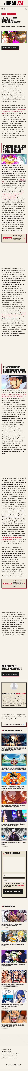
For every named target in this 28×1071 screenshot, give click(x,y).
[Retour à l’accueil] (14, 3)
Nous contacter (6, 1050)
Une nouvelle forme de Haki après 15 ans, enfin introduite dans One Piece (12, 1025)
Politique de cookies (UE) (9, 1056)
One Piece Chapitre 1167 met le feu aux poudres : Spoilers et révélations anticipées (13, 985)
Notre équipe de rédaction (9, 1058)
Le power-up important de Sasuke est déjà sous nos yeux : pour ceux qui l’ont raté (12, 824)
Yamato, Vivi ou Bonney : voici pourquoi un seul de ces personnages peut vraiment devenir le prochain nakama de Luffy (13, 749)
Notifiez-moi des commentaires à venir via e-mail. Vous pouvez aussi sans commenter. (13, 885)
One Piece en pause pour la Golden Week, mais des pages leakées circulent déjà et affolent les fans (13, 768)
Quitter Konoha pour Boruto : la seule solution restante (12, 945)
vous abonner (20, 885)
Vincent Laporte (21, 694)
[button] (26, 9)
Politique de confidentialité (9, 1054)
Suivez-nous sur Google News (14, 724)
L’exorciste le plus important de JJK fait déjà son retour (13, 843)
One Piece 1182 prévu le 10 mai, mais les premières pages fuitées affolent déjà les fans (13, 806)
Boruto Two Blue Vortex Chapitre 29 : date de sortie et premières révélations (12, 1005)
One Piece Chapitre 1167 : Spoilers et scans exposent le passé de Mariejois (11, 924)
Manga (3, 14)
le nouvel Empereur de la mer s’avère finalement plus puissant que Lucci (13, 315)
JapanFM (19, 1065)
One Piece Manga (12, 14)
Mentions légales (6, 1052)
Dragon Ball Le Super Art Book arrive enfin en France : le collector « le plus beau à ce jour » (13, 787)
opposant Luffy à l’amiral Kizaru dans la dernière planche (13, 111)
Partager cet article (11, 47)
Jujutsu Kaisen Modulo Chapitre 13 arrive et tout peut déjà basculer (13, 965)
